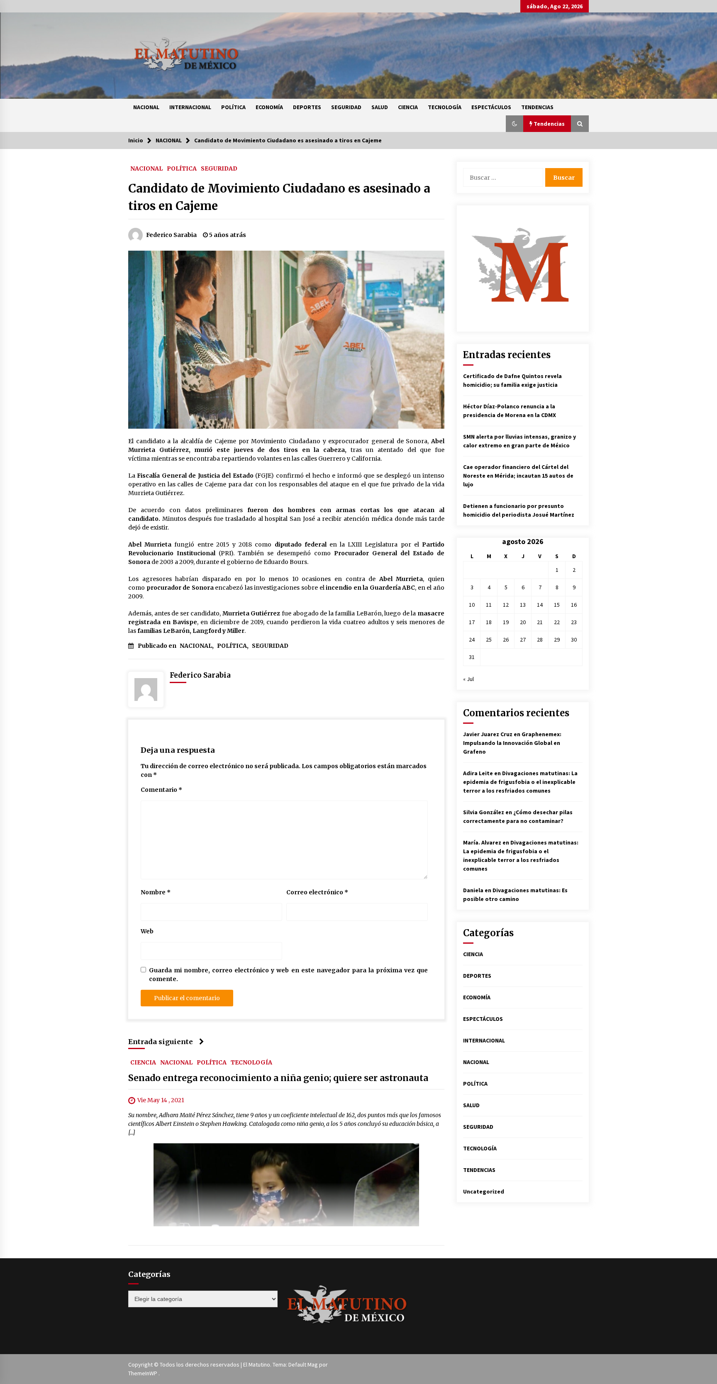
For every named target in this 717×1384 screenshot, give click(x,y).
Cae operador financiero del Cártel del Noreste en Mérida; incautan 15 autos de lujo (518, 475)
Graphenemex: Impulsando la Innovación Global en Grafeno (512, 742)
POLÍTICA (233, 107)
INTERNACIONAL (190, 107)
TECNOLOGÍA (444, 107)
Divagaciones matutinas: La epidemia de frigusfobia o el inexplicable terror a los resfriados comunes (520, 781)
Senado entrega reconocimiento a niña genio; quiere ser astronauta (278, 1078)
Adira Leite (478, 773)
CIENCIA (408, 107)
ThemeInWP (143, 1373)
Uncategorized (483, 1191)
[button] (514, 123)
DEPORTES (307, 107)
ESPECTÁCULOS (491, 107)
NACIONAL (146, 107)
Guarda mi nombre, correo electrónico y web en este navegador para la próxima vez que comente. (288, 975)
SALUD (379, 107)
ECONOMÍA (269, 107)
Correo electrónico (317, 892)
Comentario (161, 789)
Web (147, 931)
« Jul (468, 679)
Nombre (156, 892)
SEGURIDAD (346, 107)
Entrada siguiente (160, 1041)
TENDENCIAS (537, 107)
